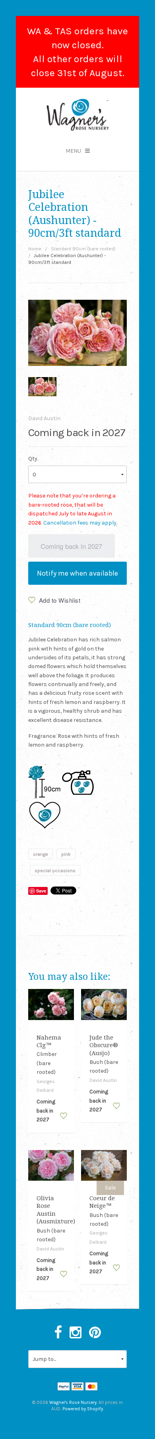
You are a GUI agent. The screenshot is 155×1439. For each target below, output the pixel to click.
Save (41, 891)
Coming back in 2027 (71, 546)
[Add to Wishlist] (63, 1115)
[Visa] (77, 1387)
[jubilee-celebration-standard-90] (42, 386)
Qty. (33, 458)
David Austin (44, 418)
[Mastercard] (91, 1387)
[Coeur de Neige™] (104, 1164)
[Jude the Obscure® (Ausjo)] (104, 1004)
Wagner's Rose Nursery (73, 1402)
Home (34, 249)
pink (66, 854)
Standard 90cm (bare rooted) (83, 249)
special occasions (55, 870)
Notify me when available (77, 573)
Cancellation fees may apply (79, 522)
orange (40, 854)
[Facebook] (58, 1333)
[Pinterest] (95, 1333)
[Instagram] (75, 1333)
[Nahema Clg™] (51, 1004)
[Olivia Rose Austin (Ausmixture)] (51, 1164)
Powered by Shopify (82, 1408)
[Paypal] (63, 1387)
